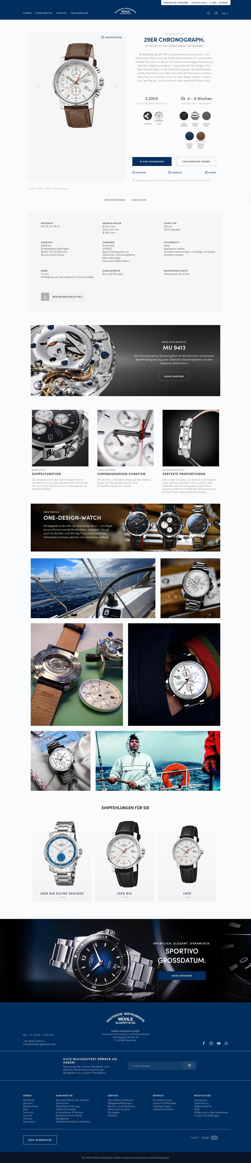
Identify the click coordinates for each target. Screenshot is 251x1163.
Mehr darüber (174, 376)
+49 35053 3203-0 (199, 2)
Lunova (27, 1115)
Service (61, 13)
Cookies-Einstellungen (206, 1115)
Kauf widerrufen (40, 1139)
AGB (196, 1109)
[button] (225, 13)
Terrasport (29, 1121)
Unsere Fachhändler (164, 1103)
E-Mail (213, 2)
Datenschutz (201, 1103)
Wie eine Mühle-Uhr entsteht (72, 1100)
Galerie (141, 172)
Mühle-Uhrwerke (66, 1109)
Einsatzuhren (30, 1106)
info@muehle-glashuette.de (39, 1044)
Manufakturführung (67, 1106)
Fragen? (177, 172)
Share (212, 172)
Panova (27, 1118)
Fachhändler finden (196, 161)
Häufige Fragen (162, 1106)
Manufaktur (44, 13)
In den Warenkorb (152, 161)
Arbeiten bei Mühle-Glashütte (73, 1121)
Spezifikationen (115, 199)
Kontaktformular (162, 1100)
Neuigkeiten (62, 1118)
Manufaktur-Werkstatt (121, 1100)
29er (41, 188)
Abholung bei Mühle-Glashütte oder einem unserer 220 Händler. (173, 180)
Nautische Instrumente (69, 1115)
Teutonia (28, 1112)
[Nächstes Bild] (115, 86)
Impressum (200, 1100)
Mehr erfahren (182, 975)
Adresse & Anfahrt (163, 1109)
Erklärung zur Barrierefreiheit (211, 1112)
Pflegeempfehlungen (120, 1103)
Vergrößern (113, 37)
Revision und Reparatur (121, 1106)
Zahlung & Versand (119, 1109)
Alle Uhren (29, 1100)
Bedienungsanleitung (68, 296)
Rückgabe (114, 1112)
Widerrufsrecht (203, 1106)
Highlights (139, 199)
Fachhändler (79, 13)
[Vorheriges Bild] (39, 86)
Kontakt (223, 2)
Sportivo (28, 1103)
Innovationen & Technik (69, 1112)
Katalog (112, 1115)
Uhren (27, 13)
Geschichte (62, 1103)
